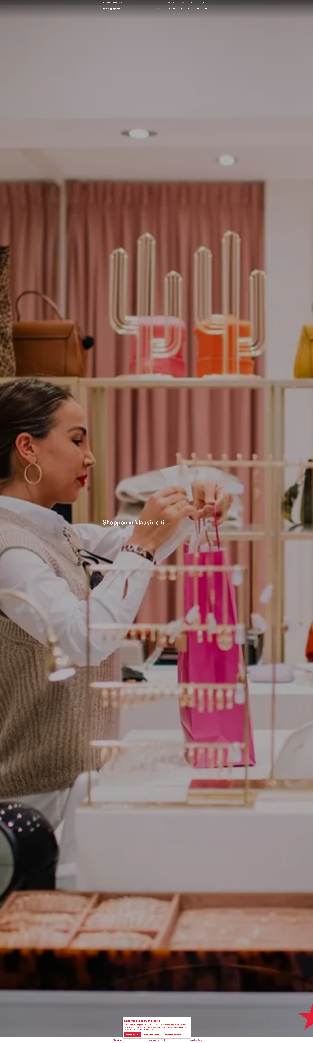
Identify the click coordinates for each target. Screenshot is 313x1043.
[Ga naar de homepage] (111, 9)
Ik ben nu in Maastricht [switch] (111, 2)
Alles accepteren (132, 1034)
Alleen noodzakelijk (151, 1034)
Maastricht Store (185, 2)
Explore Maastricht (195, 2)
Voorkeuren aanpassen (173, 1034)
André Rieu (175, 2)
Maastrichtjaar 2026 (166, 2)
